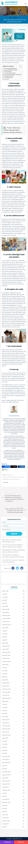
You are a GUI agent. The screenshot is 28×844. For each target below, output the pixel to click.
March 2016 (5, 814)
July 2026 (4, 594)
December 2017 (6, 781)
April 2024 (4, 677)
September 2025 (6, 624)
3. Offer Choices (7, 71)
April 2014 (4, 827)
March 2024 (5, 680)
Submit (14, 534)
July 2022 (4, 741)
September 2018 (6, 775)
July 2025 (4, 631)
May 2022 (4, 747)
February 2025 (5, 646)
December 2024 (6, 652)
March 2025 (5, 643)
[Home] (10, 17)
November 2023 (6, 692)
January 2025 (5, 649)
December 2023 (6, 689)
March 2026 (5, 606)
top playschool (16, 385)
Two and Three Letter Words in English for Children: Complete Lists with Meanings (12, 546)
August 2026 (5, 591)
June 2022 (4, 744)
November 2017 (6, 784)
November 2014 (6, 821)
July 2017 (4, 793)
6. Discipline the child (9, 76)
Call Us (22, 842)
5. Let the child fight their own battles (12, 74)
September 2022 (6, 735)
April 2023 (4, 713)
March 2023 (5, 716)
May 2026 (4, 600)
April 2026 (4, 603)
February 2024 (5, 683)
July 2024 (4, 667)
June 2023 (4, 707)
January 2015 (5, 817)
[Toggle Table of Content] (19, 66)
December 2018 (6, 772)
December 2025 (6, 615)
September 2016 (6, 802)
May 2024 (4, 673)
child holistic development (10, 477)
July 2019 (4, 765)
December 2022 (6, 726)
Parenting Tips (6, 479)
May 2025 (4, 637)
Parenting (5, 482)
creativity (13, 226)
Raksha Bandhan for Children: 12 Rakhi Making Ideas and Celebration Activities (13, 551)
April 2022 (4, 750)
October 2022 (5, 732)
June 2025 (4, 634)
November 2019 (6, 756)
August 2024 (5, 664)
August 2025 (5, 627)
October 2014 (5, 824)
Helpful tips (21, 477)
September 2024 (6, 661)
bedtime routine (9, 153)
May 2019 (4, 768)
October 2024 (5, 658)
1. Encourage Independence (10, 68)
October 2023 (5, 695)
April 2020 (4, 753)
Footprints (9, 839)
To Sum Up (6, 79)
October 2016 (5, 799)
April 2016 (4, 811)
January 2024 (5, 686)
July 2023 (4, 704)
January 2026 (5, 612)
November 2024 (6, 655)
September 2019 (6, 762)
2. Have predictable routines (10, 70)
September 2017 (6, 790)
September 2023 (6, 698)
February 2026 (5, 609)
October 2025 (5, 621)
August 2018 (5, 778)
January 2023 (5, 722)
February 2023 (5, 719)
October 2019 (5, 759)
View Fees (7, 842)
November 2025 (6, 618)
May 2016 (4, 808)
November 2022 (6, 729)
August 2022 (5, 738)
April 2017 (4, 796)
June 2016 (4, 805)
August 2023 (5, 701)
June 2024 (4, 670)
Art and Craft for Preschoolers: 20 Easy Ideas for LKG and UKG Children (13, 561)
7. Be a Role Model (8, 77)
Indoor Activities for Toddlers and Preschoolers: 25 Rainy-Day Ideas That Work (13, 556)
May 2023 (4, 710)
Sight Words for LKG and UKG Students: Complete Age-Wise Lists (12, 541)
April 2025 (4, 640)
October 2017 (5, 787)
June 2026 (4, 597)
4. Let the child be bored (9, 73)
